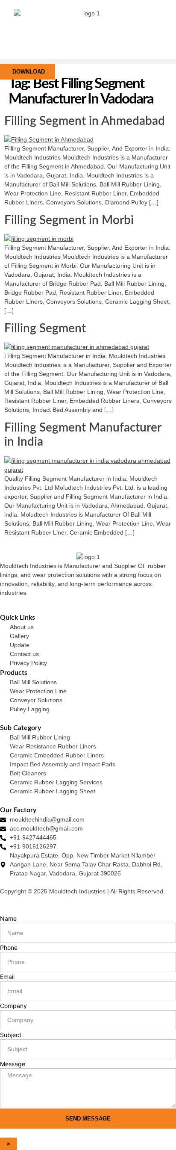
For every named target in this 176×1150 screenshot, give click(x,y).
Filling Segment (45, 328)
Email (7, 976)
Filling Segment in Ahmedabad (84, 121)
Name (8, 918)
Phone (9, 947)
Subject (10, 1034)
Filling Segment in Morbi (69, 220)
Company (13, 1005)
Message (12, 1063)
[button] (88, 61)
